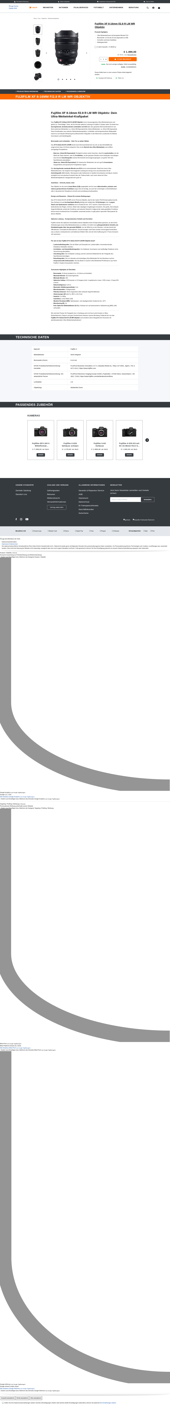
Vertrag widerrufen (56, 507)
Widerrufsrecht (53, 498)
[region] (62, 54)
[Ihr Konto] (153, 8)
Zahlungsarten (53, 490)
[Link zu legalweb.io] (3, 1403)
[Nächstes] (86, 53)
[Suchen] (148, 8)
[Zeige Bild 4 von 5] (70, 79)
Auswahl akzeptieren (7, 1398)
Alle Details (17, 796)
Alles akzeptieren (35, 1398)
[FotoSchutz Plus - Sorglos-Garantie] (115, 47)
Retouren (51, 494)
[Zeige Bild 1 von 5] (58, 79)
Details (40, 455)
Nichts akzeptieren (22, 1398)
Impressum (83, 498)
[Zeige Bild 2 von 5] (62, 79)
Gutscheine (83, 513)
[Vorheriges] (46, 53)
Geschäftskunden (86, 509)
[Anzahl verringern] (100, 59)
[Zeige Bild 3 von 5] (66, 79)
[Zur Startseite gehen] (15, 7)
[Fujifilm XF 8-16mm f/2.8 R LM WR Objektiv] (66, 47)
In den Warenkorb (124, 59)
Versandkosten (131, 54)
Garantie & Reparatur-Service (91, 490)
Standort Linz (21, 494)
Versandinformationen (56, 502)
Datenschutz (84, 502)
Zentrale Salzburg (23, 490)
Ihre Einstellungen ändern (108, 1403)
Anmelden (147, 499)
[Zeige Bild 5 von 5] (74, 79)
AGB (81, 494)
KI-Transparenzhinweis (88, 506)
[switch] (85, 557)
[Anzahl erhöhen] (106, 59)
